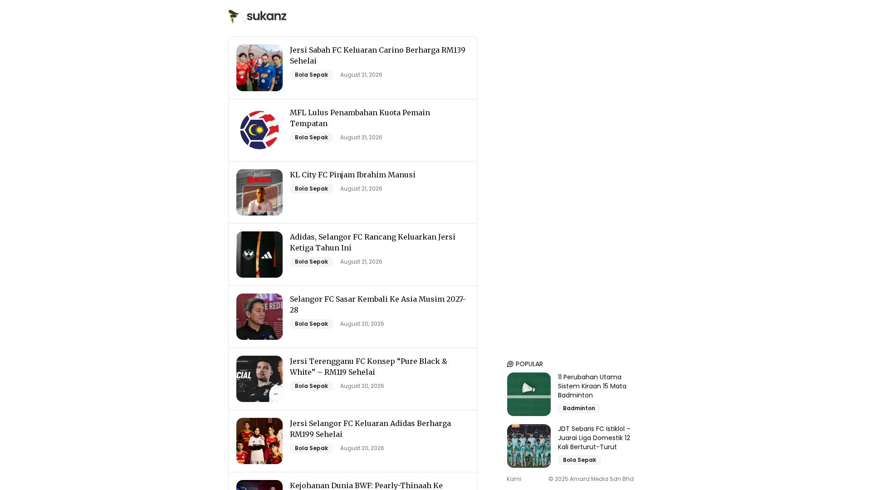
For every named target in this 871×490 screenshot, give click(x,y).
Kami (514, 479)
